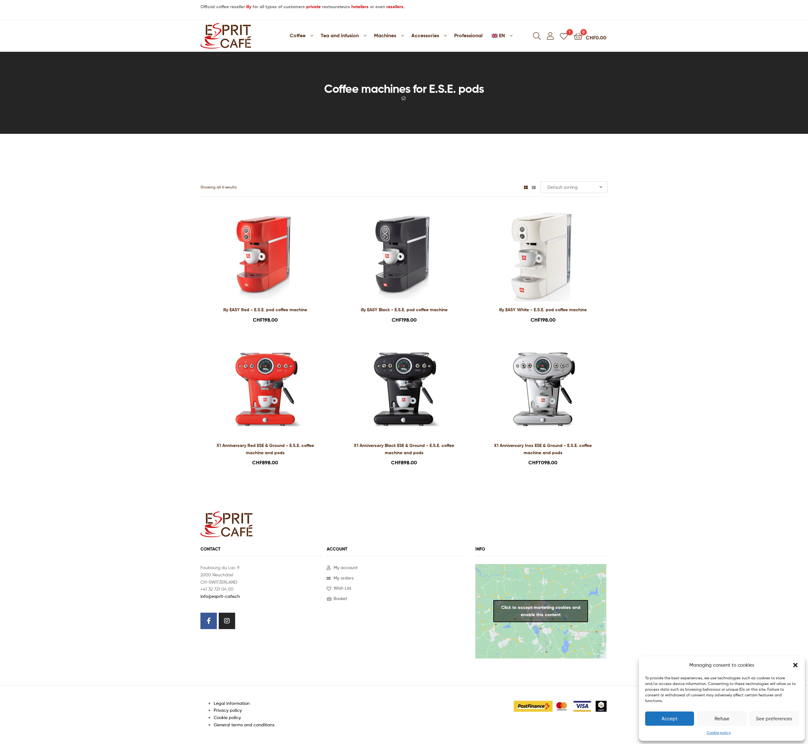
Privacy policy (228, 710)
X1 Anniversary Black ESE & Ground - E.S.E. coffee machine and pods (404, 449)
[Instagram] (227, 621)
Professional (468, 35)
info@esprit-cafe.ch (220, 596)
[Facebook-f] (208, 621)
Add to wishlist (257, 259)
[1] (563, 36)
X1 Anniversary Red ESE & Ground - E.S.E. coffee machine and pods (265, 449)
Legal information (232, 703)
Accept (670, 719)
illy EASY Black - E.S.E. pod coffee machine (404, 309)
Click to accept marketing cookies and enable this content (540, 610)
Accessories (425, 35)
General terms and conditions (244, 724)
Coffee (298, 35)
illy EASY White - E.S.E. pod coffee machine (543, 309)
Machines (385, 35)
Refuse (722, 719)
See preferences (774, 719)
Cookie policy (719, 732)
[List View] (533, 187)
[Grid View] (525, 187)
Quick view (273, 259)
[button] (795, 665)
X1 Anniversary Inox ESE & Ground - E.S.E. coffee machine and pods (543, 449)
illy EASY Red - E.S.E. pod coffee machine (265, 309)
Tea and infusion (340, 35)
